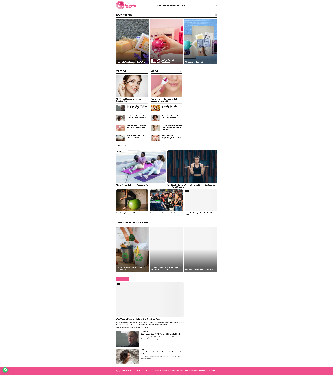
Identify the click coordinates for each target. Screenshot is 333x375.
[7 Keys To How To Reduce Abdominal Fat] (141, 166)
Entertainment (144, 331)
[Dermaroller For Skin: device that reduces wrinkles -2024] (120, 128)
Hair (178, 5)
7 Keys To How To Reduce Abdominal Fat (132, 185)
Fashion (166, 5)
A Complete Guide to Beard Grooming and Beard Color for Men (165, 268)
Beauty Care (121, 71)
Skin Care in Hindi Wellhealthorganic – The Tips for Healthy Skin (171, 137)
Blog (181, 370)
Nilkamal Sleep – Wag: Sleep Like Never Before (136, 136)
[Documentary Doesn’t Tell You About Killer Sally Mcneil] (120, 108)
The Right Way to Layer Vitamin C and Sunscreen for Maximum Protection (172, 127)
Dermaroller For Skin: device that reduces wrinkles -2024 (136, 126)
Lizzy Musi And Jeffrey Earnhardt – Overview (165, 213)
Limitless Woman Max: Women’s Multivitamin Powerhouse (162, 61)
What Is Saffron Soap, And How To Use (131, 62)
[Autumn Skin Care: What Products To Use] (155, 108)
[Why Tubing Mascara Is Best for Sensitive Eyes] (132, 86)
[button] (5, 370)
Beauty (159, 5)
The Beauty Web (143, 371)
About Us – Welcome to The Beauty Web (167, 370)
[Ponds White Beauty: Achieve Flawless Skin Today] (201, 200)
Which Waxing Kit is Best (194, 62)
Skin (183, 5)
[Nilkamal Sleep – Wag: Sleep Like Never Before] (120, 138)
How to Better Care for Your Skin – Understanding (171, 116)
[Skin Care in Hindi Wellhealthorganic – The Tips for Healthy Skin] (155, 138)
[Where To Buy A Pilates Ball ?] (132, 200)
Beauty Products (124, 15)
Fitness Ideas (121, 146)
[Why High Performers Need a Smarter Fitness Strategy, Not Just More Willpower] (192, 166)
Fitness (173, 5)
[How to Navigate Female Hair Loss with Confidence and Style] (120, 118)
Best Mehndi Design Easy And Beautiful (199, 269)
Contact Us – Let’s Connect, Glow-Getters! (203, 370)
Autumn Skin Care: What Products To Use (169, 107)
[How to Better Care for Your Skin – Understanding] (155, 118)
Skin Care (155, 71)
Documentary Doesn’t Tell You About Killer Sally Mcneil (137, 107)
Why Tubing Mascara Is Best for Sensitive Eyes (138, 319)
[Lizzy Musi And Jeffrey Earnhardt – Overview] (166, 200)
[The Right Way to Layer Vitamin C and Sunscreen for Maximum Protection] (155, 128)
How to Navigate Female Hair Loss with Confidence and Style (137, 116)
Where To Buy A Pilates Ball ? (125, 213)
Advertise (187, 370)
